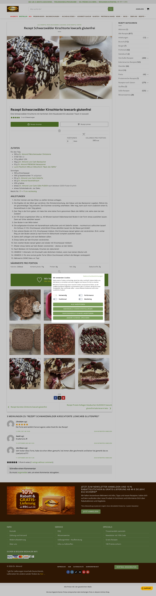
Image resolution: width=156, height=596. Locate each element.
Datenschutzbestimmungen (93, 276)
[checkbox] (55, 295)
